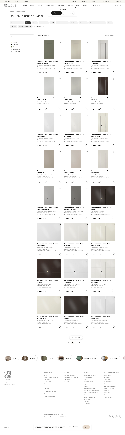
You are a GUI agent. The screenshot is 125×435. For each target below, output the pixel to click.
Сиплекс (13, 26)
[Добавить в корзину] (59, 71)
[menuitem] (25, 5)
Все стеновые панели (17, 22)
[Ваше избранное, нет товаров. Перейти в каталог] (118, 5)
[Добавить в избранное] (60, 42)
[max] (116, 416)
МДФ (52, 22)
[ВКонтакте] (109, 416)
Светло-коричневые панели (97, 22)
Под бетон (73, 22)
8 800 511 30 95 (59, 414)
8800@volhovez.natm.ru (66, 417)
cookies (45, 426)
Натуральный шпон (62, 22)
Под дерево (83, 22)
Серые (110, 22)
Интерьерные (43, 22)
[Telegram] (113, 416)
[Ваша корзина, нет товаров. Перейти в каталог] (115, 5)
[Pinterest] (120, 416)
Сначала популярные (42, 35)
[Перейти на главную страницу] (10, 5)
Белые (35, 22)
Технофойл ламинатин (25, 26)
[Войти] (120, 5)
